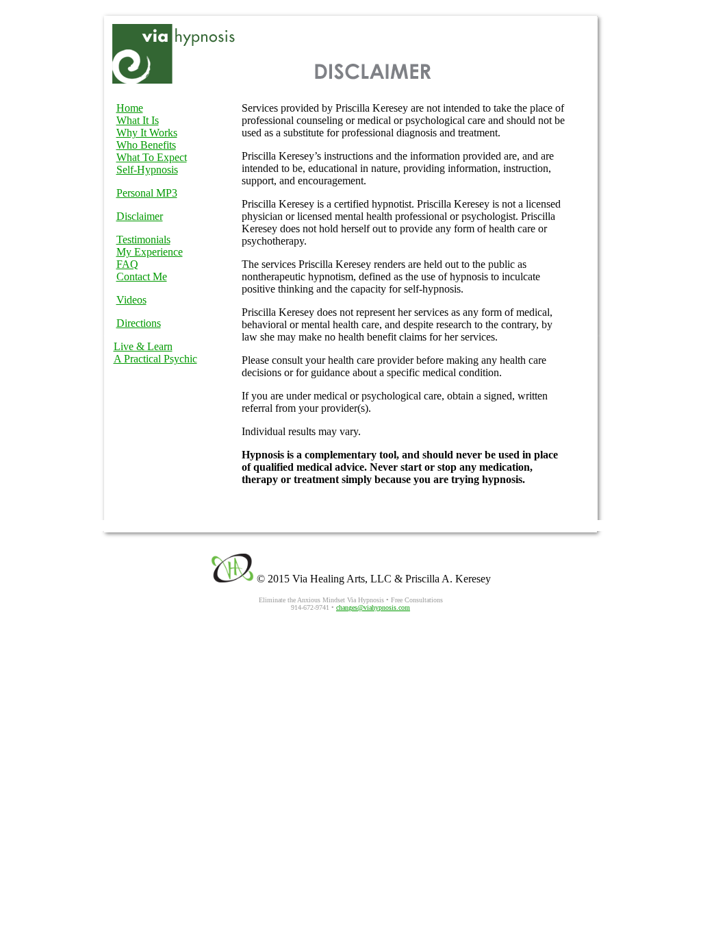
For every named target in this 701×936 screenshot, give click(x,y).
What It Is (137, 120)
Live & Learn (143, 346)
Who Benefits (146, 145)
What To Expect (151, 157)
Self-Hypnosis (147, 169)
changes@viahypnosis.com (373, 607)
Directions (138, 323)
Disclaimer (139, 216)
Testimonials (143, 239)
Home (129, 108)
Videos (131, 300)
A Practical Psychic (155, 359)
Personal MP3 (146, 193)
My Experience (149, 252)
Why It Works (146, 132)
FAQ (127, 264)
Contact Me (141, 276)
